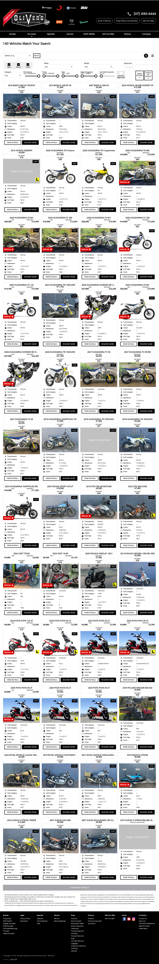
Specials (40, 918)
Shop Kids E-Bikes (77, 923)
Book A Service (104, 21)
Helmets (74, 951)
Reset (36, 55)
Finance (91, 918)
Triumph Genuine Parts (77, 937)
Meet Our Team (144, 926)
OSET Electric (7, 921)
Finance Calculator (95, 921)
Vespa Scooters (8, 933)
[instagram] (133, 919)
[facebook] (124, 919)
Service (56, 918)
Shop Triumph (76, 921)
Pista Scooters (8, 926)
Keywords (128, 63)
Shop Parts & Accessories (127, 21)
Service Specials (60, 921)
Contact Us (143, 918)
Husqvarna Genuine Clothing (78, 947)
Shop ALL (74, 918)
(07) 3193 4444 (145, 14)
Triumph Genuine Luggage (77, 942)
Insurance (91, 923)
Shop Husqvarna (77, 926)
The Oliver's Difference (147, 923)
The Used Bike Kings (10, 928)
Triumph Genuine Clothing (77, 932)
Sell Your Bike (148, 21)
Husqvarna (7, 918)
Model (86, 63)
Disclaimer (24, 921)
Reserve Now (30, 142)
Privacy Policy (25, 918)
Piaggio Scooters (9, 923)
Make (46, 63)
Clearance (75, 928)
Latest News (143, 928)
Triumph (6, 931)
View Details (12, 142)
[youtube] (129, 919)
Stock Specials (42, 921)
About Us (142, 921)
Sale (38, 923)
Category (7, 72)
